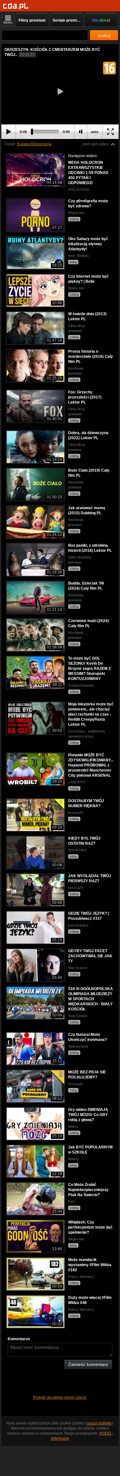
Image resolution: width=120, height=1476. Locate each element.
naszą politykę (99, 1423)
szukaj (104, 35)
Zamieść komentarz (88, 1364)
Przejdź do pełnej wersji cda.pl (60, 1397)
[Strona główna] (15, 6)
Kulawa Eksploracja (34, 144)
